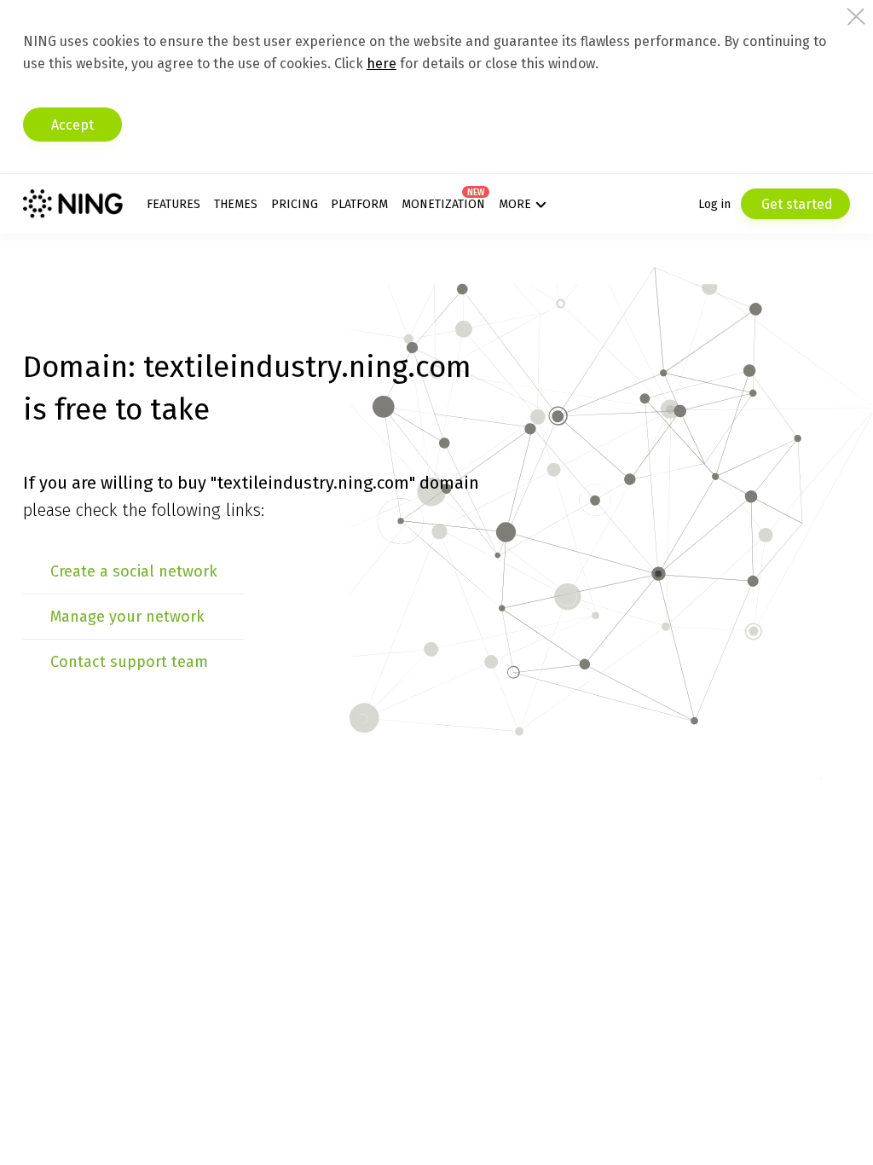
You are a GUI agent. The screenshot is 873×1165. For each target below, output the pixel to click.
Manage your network (127, 616)
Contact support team (129, 661)
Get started (795, 204)
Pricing (294, 204)
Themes (235, 204)
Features (173, 204)
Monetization (443, 204)
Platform (359, 204)
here (381, 63)
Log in (714, 204)
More (515, 204)
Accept (72, 125)
